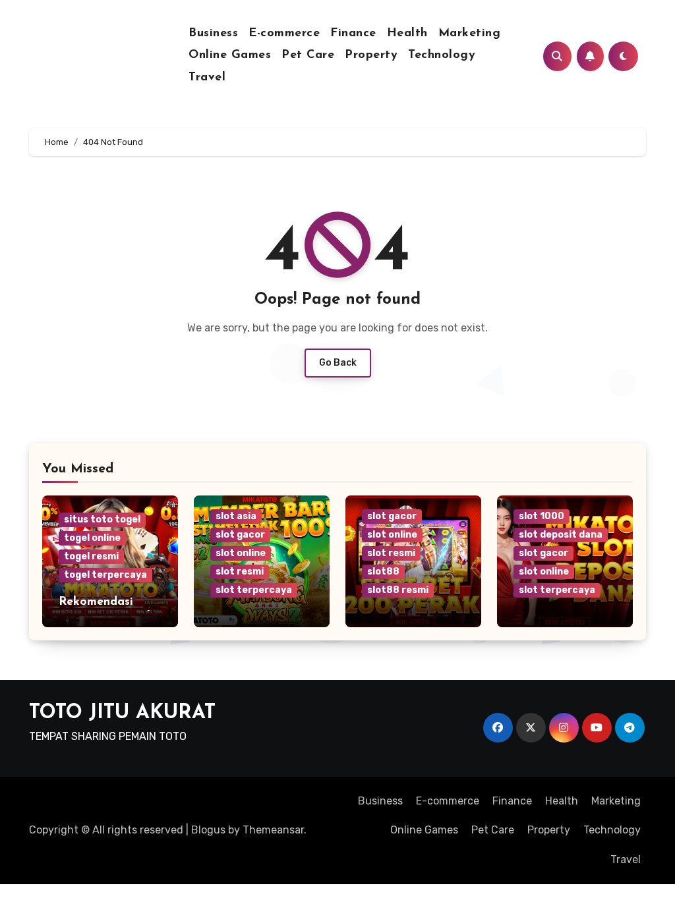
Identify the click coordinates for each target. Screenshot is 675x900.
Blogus (208, 830)
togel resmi (91, 556)
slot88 (383, 571)
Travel (207, 78)
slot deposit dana (560, 534)
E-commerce (284, 34)
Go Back (338, 362)
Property (371, 55)
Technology (441, 55)
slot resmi (240, 571)
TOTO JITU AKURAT (122, 713)
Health (407, 34)
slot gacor (240, 534)
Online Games (230, 55)
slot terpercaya (254, 590)
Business (213, 34)
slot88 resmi (397, 590)
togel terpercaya (105, 574)
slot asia (236, 516)
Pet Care (307, 55)
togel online (92, 538)
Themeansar (273, 830)
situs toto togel (102, 519)
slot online (241, 553)
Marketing (469, 34)
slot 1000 (541, 516)
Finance (353, 34)
